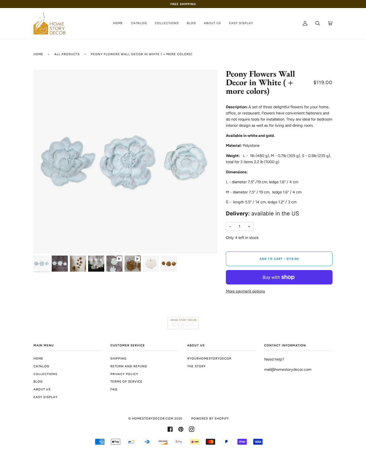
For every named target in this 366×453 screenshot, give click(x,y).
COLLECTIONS (45, 374)
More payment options (245, 291)
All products (67, 54)
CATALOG (41, 366)
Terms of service (126, 381)
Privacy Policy (124, 374)
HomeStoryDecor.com (152, 418)
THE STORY (196, 366)
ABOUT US (42, 389)
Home (38, 54)
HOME (38, 358)
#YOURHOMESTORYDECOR (209, 358)
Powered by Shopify (210, 418)
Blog (38, 381)
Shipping (118, 358)
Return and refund (128, 366)
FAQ (113, 389)
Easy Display (45, 397)
